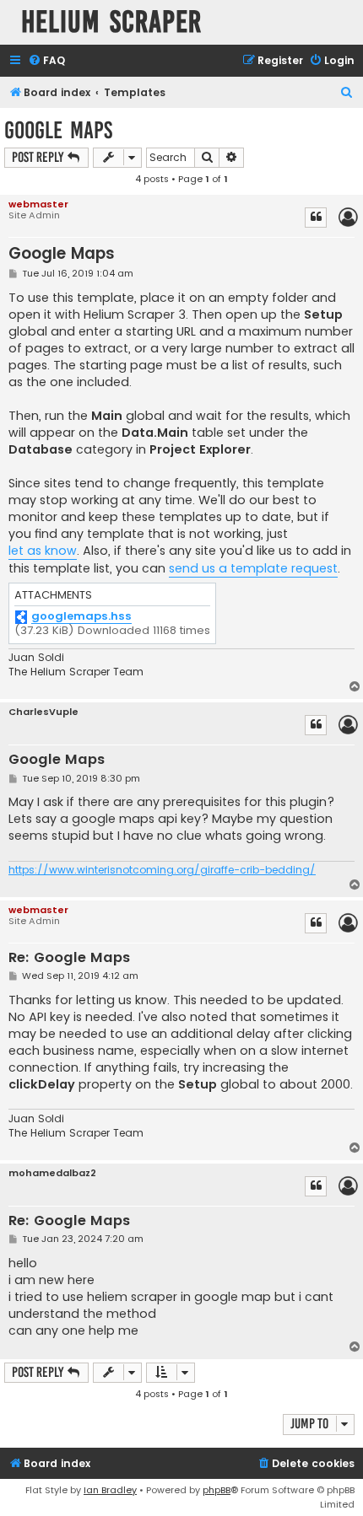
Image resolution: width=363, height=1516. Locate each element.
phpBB (216, 1490)
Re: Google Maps (69, 958)
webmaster (38, 204)
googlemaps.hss (81, 617)
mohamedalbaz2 (52, 1173)
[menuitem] (46, 61)
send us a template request (253, 568)
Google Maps (58, 130)
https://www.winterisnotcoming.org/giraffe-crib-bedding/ (162, 870)
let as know (42, 550)
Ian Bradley (110, 1490)
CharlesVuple (43, 712)
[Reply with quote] (316, 217)
